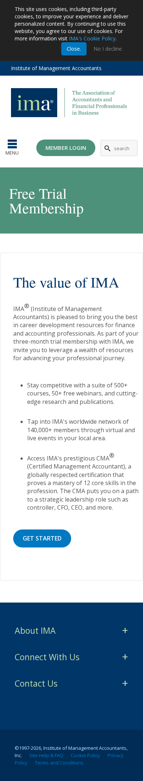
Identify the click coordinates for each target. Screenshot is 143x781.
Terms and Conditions (59, 762)
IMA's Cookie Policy (92, 38)
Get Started (42, 538)
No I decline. (108, 48)
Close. (74, 48)
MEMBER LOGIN (65, 147)
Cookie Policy (85, 755)
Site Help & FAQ (46, 755)
